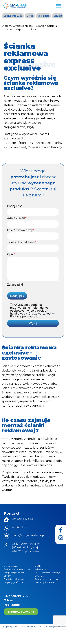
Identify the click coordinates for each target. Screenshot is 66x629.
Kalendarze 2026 (12, 15)
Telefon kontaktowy (21, 242)
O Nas (30, 15)
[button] (58, 5)
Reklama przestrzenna (47, 579)
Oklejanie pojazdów (14, 572)
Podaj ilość (14, 205)
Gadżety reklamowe (14, 579)
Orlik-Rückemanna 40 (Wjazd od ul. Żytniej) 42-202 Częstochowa (26, 547)
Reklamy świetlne (44, 582)
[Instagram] (60, 537)
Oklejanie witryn (12, 565)
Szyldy (7, 575)
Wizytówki (40, 569)
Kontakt (58, 15)
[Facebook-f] (60, 530)
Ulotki (38, 565)
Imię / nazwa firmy (20, 230)
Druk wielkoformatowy (47, 572)
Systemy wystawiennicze (17, 25)
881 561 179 (19, 526)
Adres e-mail (16, 218)
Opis (11, 254)
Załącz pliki (15, 284)
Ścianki (40, 25)
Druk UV (39, 575)
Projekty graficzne (13, 582)
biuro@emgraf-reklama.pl (28, 535)
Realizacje (43, 15)
